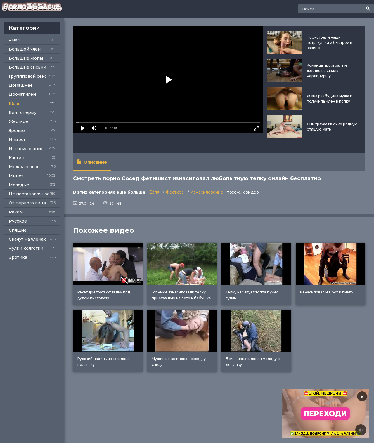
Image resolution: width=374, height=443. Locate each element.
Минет (16, 175)
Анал (14, 40)
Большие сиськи (27, 67)
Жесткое (18, 121)
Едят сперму (23, 112)
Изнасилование (26, 148)
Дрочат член (22, 94)
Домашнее (21, 85)
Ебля (14, 103)
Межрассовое (24, 166)
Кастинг (17, 157)
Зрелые (17, 130)
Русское (18, 221)
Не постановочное (29, 194)
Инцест (17, 139)
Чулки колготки (26, 248)
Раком (16, 212)
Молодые (19, 184)
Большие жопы (26, 58)
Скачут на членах (27, 239)
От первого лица (27, 203)
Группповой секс (28, 76)
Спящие (18, 230)
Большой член (25, 49)
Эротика (18, 257)
